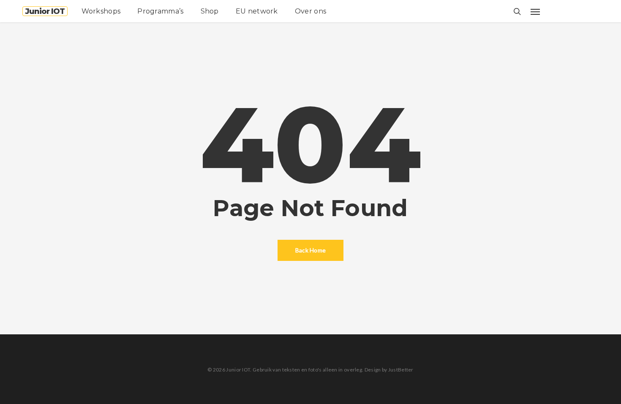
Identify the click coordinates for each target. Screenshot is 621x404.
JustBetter (401, 369)
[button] (535, 11)
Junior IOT (45, 11)
